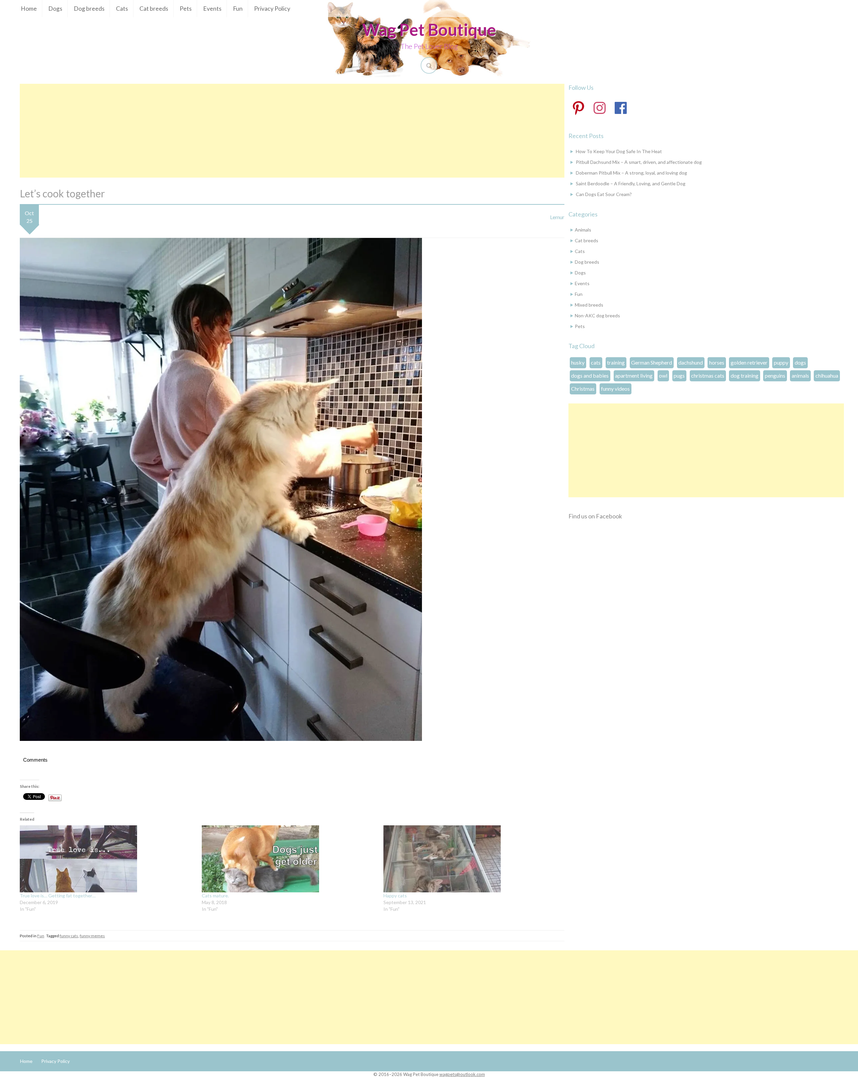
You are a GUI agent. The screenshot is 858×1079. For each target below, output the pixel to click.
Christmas (583, 388)
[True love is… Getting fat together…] (107, 858)
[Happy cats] (471, 858)
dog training (744, 375)
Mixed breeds (589, 305)
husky (578, 362)
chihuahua (826, 375)
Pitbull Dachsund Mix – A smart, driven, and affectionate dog (639, 162)
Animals (583, 230)
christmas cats (707, 375)
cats (596, 362)
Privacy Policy (272, 8)
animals (800, 375)
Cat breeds (153, 8)
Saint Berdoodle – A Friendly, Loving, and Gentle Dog (630, 183)
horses (716, 362)
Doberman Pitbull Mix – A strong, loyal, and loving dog (631, 173)
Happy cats (395, 895)
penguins (775, 375)
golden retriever (749, 362)
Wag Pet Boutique (429, 29)
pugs (679, 375)
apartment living (634, 375)
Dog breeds (89, 8)
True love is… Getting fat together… (58, 895)
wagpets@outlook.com (462, 1074)
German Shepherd (651, 362)
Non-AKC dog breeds (597, 315)
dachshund (690, 362)
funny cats (69, 935)
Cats (122, 8)
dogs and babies (590, 375)
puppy (781, 362)
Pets (186, 8)
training (616, 362)
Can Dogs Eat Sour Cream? (604, 194)
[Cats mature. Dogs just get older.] (289, 858)
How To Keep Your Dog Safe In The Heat (619, 151)
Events (212, 8)
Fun (238, 8)
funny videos (615, 388)
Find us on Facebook (595, 516)
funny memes (92, 935)
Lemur (557, 217)
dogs (800, 362)
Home (29, 8)
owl (663, 375)
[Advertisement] (292, 131)
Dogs (55, 8)
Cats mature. (215, 895)
